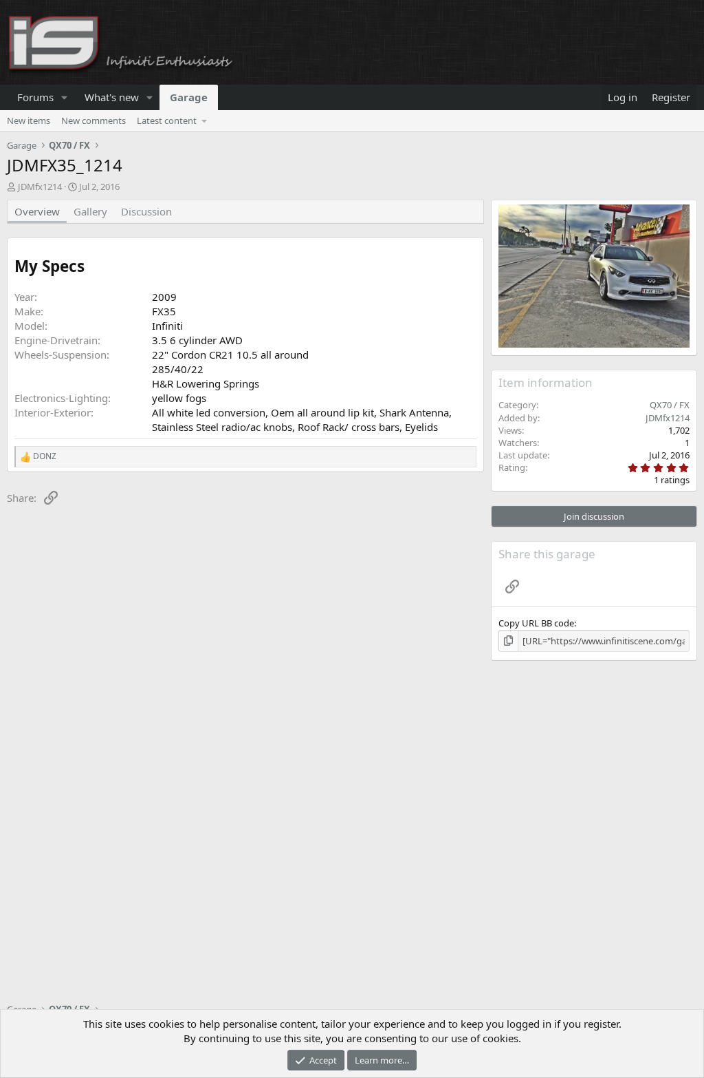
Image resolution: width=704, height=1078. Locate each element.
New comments (93, 120)
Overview (37, 211)
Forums (35, 97)
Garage (189, 97)
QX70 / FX (670, 405)
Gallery (90, 211)
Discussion (146, 211)
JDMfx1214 (40, 186)
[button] (64, 97)
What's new (112, 97)
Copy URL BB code (536, 623)
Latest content (167, 120)
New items (28, 120)
